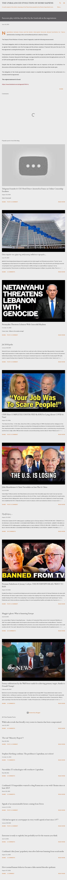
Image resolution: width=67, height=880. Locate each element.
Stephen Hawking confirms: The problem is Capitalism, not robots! (28, 753)
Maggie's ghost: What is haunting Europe (18, 613)
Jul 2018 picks (7, 344)
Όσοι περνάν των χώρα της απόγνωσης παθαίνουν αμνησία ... (24, 254)
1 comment (10, 873)
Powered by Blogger (34, 712)
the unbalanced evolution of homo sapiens (27, 3)
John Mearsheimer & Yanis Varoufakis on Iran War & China (24, 487)
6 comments (11, 728)
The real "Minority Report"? (13, 738)
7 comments (11, 760)
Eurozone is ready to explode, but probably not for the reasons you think (29, 835)
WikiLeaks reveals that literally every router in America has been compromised (31, 722)
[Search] (60, 3)
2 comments (11, 272)
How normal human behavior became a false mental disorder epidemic (29, 867)
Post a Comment (12, 201)
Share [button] (61, 89)
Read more (61, 201)
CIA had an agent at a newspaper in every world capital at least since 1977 (30, 819)
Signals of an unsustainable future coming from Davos (23, 804)
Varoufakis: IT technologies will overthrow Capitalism (22, 769)
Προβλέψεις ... (7, 514)
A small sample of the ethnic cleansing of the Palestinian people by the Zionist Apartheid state (27, 7)
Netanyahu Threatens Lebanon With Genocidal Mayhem (24, 324)
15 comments (11, 630)
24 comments (11, 531)
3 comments (11, 794)
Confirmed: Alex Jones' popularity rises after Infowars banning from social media (33, 851)
